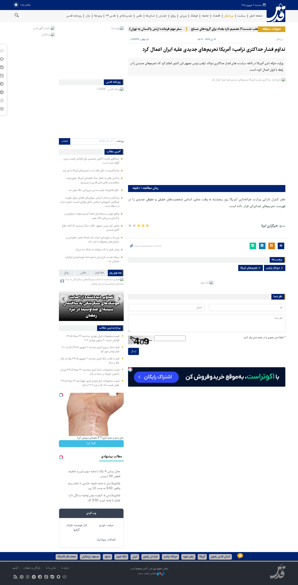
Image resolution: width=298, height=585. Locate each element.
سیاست (242, 16)
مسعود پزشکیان (90, 557)
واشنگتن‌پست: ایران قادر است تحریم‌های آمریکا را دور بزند (91, 171)
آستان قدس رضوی (220, 557)
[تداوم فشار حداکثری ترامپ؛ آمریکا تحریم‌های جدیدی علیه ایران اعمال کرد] (206, 130)
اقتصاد (216, 16)
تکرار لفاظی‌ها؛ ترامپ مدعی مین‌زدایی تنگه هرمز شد (94, 190)
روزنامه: (120, 141)
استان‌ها (150, 16)
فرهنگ (194, 16)
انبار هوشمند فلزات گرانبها (76, 527)
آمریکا (202, 557)
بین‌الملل (229, 16)
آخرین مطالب (114, 152)
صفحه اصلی (256, 16)
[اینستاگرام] (27, 577)
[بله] (52, 577)
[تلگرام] (34, 577)
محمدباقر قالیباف (66, 557)
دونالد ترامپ (273, 268)
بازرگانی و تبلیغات (31, 568)
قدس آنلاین (276, 12)
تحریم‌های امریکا (248, 268)
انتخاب (64, 141)
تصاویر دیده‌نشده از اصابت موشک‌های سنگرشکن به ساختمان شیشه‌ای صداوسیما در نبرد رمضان (91, 306)
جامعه (205, 16)
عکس (139, 16)
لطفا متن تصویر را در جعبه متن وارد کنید (264, 338)
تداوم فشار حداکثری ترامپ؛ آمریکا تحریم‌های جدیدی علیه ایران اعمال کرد (213, 49)
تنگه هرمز (121, 557)
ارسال (133, 351)
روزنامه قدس (74, 16)
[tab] (116, 273)
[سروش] (40, 577)
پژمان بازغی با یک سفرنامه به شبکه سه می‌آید (97, 250)
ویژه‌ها (98, 16)
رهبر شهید (188, 557)
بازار (88, 16)
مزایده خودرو (106, 525)
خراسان (163, 16)
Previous (119, 299)
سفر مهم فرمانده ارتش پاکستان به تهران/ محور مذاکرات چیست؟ (146, 29)
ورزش (183, 16)
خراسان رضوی (150, 557)
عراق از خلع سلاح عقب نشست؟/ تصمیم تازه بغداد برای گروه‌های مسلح (241, 29)
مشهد (107, 557)
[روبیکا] (64, 577)
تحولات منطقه (271, 29)
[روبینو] (58, 577)
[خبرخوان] (15, 577)
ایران (134, 557)
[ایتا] (46, 577)
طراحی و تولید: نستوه (147, 573)
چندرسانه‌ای (126, 16)
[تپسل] (130, 369)
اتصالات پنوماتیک (106, 540)
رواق (173, 16)
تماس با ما (51, 568)
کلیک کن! (91, 443)
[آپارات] (21, 577)
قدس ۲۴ (111, 16)
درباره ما (65, 568)
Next (63, 299)
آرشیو (15, 568)
